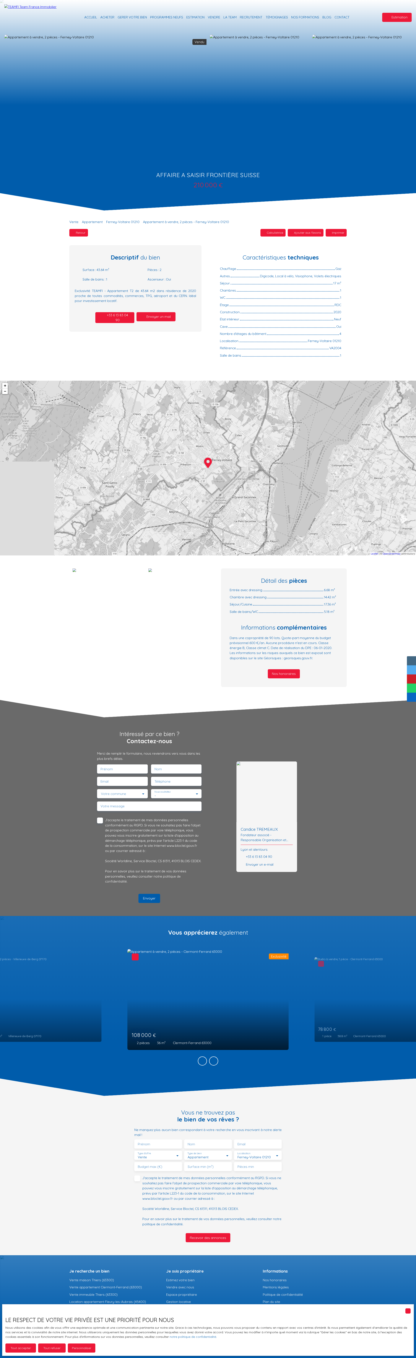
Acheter (107, 17)
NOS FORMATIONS (305, 17)
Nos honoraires (275, 1280)
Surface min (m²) (201, 1167)
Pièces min (245, 1167)
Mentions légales (276, 1287)
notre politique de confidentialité (193, 1337)
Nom (158, 769)
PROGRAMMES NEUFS (166, 17)
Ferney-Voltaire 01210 (123, 222)
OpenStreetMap (391, 553)
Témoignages (277, 17)
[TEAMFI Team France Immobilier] (34, 17)
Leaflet (374, 553)
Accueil (90, 17)
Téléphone (162, 781)
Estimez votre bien (180, 1280)
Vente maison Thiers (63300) (91, 1280)
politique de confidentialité (162, 1224)
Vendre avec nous (180, 1287)
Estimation (195, 17)
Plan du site (271, 1301)
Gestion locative (178, 1301)
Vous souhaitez (162, 791)
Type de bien (194, 1153)
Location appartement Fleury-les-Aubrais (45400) (107, 1301)
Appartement (92, 222)
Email (105, 781)
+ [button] (5, 385)
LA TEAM (230, 17)
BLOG (326, 17)
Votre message (113, 806)
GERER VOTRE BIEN (132, 17)
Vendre (214, 17)
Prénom (107, 769)
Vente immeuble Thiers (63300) (93, 1294)
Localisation (243, 1153)
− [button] (5, 391)
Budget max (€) (150, 1167)
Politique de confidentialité (283, 1294)
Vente (73, 222)
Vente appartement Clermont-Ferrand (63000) (105, 1287)
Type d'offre (144, 1153)
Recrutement (251, 17)
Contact (342, 17)
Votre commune (113, 794)
